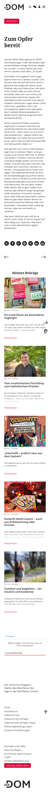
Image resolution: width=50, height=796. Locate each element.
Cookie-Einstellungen (17, 730)
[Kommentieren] (34, 7)
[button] (6, 243)
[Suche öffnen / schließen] (30, 7)
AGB (7, 707)
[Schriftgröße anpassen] (45, 322)
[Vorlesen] (45, 331)
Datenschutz (11, 715)
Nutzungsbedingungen (18, 726)
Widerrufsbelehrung (16, 760)
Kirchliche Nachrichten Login (18, 755)
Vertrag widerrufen (17, 765)
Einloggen (10, 636)
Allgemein (9, 26)
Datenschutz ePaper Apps (19, 722)
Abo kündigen (12, 750)
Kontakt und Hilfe (14, 746)
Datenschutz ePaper (16, 718)
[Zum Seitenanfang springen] (45, 712)
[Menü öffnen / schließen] (44, 7)
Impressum (11, 711)
